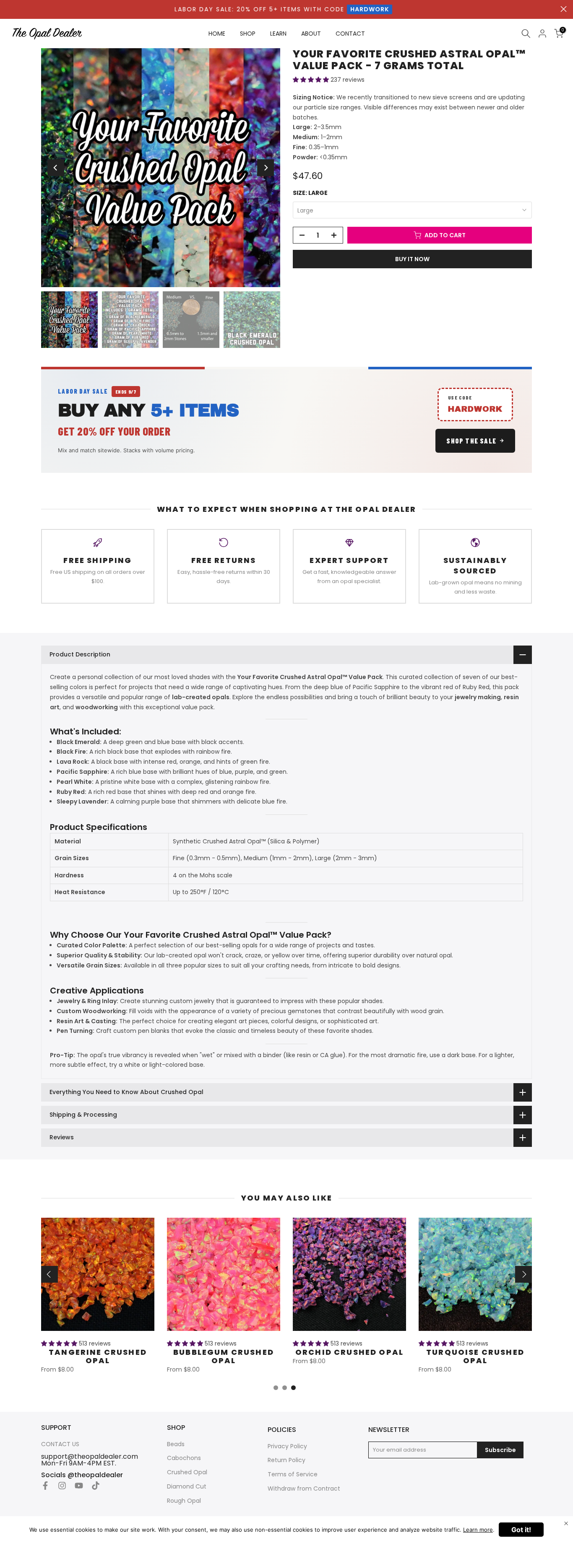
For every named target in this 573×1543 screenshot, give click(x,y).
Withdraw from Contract (304, 1489)
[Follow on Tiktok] (95, 1485)
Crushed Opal (187, 1472)
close (563, 9)
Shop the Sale (471, 440)
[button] (312, 79)
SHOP (247, 33)
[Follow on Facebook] (45, 1485)
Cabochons (184, 1458)
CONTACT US (60, 1444)
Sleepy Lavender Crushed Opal (475, 1356)
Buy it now (412, 259)
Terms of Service (293, 1474)
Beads (176, 1444)
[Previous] (55, 167)
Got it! (521, 1529)
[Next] (265, 167)
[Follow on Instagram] (62, 1485)
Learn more (478, 1529)
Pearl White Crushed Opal (349, 1356)
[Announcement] (283, 10)
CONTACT (350, 33)
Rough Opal (184, 1501)
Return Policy (286, 1460)
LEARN (278, 33)
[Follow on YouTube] (79, 1485)
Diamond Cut (186, 1487)
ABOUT (311, 33)
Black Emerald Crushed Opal (97, 1356)
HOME (216, 33)
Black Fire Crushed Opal (223, 1356)
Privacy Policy (287, 1446)
